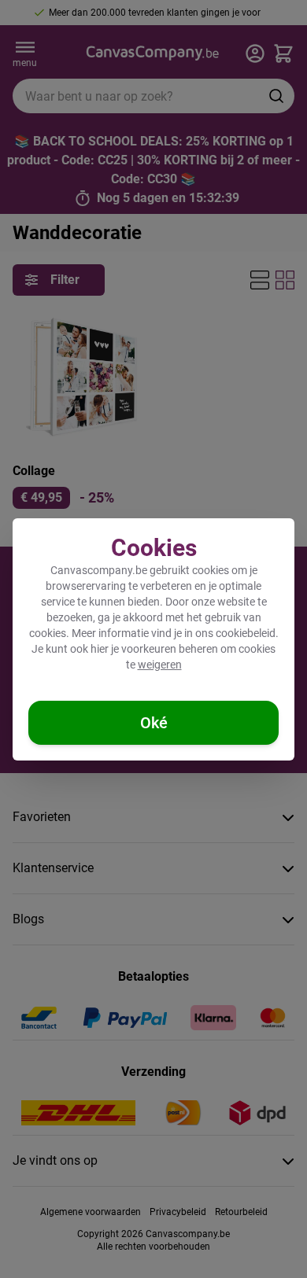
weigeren (160, 664)
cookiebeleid (246, 633)
